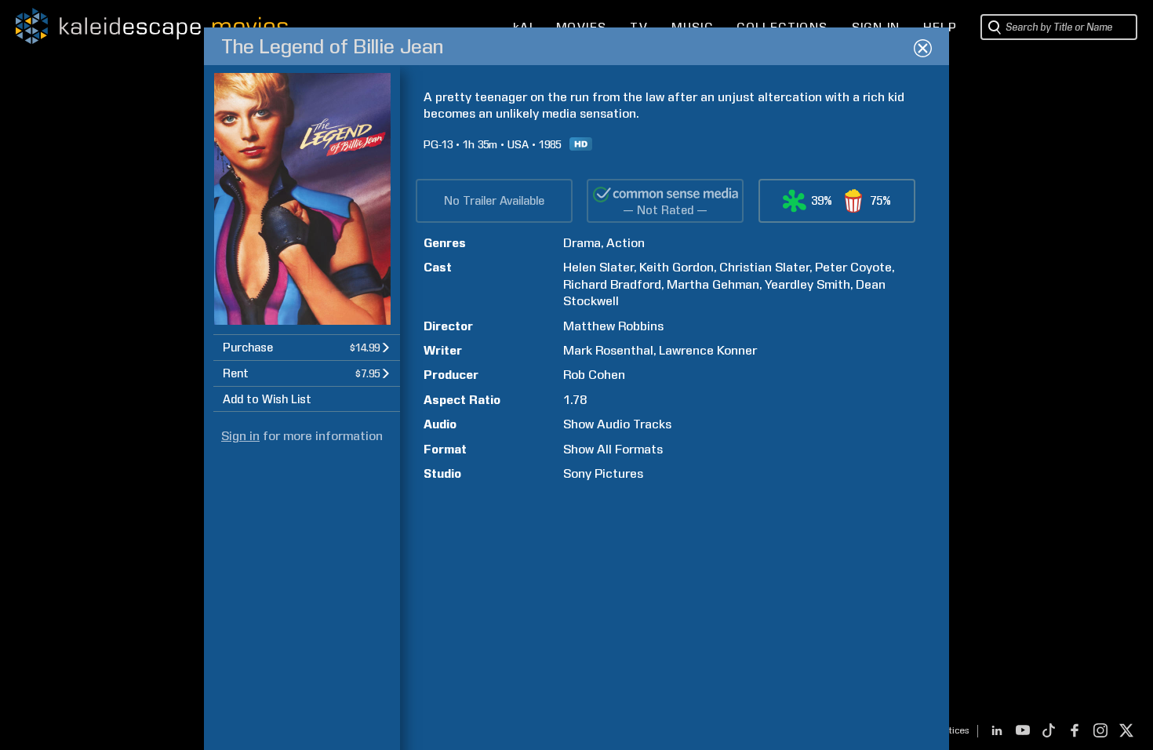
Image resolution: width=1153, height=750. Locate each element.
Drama (582, 242)
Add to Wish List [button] (267, 399)
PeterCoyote (853, 267)
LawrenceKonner (708, 350)
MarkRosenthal (608, 350)
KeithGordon (676, 267)
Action (625, 242)
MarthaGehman (713, 284)
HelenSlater (598, 267)
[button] (306, 347)
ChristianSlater (764, 267)
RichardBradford (612, 284)
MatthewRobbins (613, 326)
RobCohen (594, 374)
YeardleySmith (807, 284)
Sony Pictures (603, 473)
